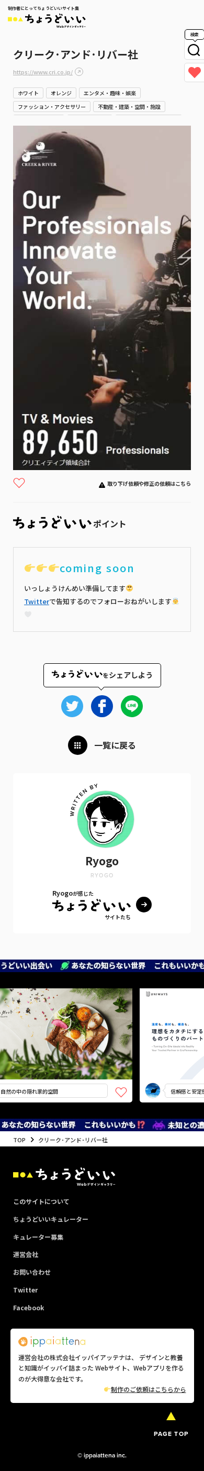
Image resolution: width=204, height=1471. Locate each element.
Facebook (28, 1307)
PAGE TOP (171, 1434)
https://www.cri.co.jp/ (43, 72)
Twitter (36, 601)
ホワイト (28, 93)
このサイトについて (41, 1201)
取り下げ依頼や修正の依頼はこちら (149, 483)
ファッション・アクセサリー (52, 106)
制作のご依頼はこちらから (148, 1389)
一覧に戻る (115, 745)
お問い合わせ (32, 1271)
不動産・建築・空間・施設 (129, 106)
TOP (19, 1139)
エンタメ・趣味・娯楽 (110, 93)
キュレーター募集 (38, 1236)
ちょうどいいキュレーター (50, 1218)
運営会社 (25, 1254)
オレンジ (61, 93)
